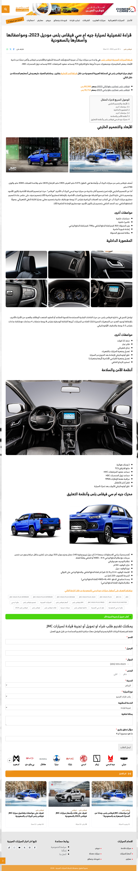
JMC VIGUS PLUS (106, 596)
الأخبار (129, 20)
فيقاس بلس (36, 607)
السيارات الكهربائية (116, 20)
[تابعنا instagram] (30, 847)
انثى (115, 674)
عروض (48, 20)
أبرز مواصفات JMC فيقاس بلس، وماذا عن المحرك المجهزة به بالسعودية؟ (112, 814)
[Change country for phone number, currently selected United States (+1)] (130, 664)
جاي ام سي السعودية (115, 607)
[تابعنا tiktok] (9, 847)
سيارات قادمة (126, 848)
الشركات (86, 20)
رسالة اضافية (127, 714)
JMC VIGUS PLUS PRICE (96, 602)
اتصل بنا (62, 854)
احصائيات (30, 20)
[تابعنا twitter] (24, 847)
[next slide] (9, 760)
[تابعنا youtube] (19, 847)
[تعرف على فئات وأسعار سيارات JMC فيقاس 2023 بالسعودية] (69, 794)
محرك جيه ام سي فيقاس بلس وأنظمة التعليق (109, 119)
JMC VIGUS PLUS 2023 (87, 596)
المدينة (129, 680)
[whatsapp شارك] (7, 49)
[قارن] (2, 861)
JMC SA (118, 596)
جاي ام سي (15, 602)
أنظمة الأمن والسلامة (119, 116)
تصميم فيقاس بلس (29, 602)
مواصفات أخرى (121, 106)
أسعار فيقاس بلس (62, 602)
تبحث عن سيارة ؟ (15, 20)
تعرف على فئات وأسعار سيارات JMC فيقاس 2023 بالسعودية (71, 814)
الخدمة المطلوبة (125, 702)
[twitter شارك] (10, 49)
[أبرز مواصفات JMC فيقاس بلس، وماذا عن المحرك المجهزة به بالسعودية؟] (112, 794)
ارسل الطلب (125, 747)
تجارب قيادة (75, 20)
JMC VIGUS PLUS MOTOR (118, 602)
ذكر (125, 674)
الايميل (129, 648)
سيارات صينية (65, 607)
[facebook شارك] (14, 49)
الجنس (129, 670)
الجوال (129, 659)
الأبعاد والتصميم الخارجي (117, 103)
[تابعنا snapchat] (14, 847)
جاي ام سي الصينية (97, 607)
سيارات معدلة (94, 853)
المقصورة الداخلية (121, 109)
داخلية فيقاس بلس (80, 607)
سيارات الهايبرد (98, 20)
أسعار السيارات (125, 853)
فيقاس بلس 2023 (21, 607)
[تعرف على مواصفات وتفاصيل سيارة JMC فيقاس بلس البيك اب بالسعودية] (25, 794)
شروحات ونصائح (60, 20)
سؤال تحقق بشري (124, 729)
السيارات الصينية (45, 602)
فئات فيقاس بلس (50, 607)
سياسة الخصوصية (58, 847)
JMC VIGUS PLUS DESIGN (66, 596)
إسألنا (63, 850)
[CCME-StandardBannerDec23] (65, 9)
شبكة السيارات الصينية (122, 60)
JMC (127, 596)
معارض (40, 20)
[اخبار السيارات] (123, 9)
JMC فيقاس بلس (78, 602)
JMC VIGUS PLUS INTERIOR (19, 596)
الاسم (130, 637)
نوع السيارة (127, 691)
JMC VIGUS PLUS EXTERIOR (43, 596)
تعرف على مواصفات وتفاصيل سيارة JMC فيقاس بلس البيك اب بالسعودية (26, 814)
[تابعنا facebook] (35, 847)
